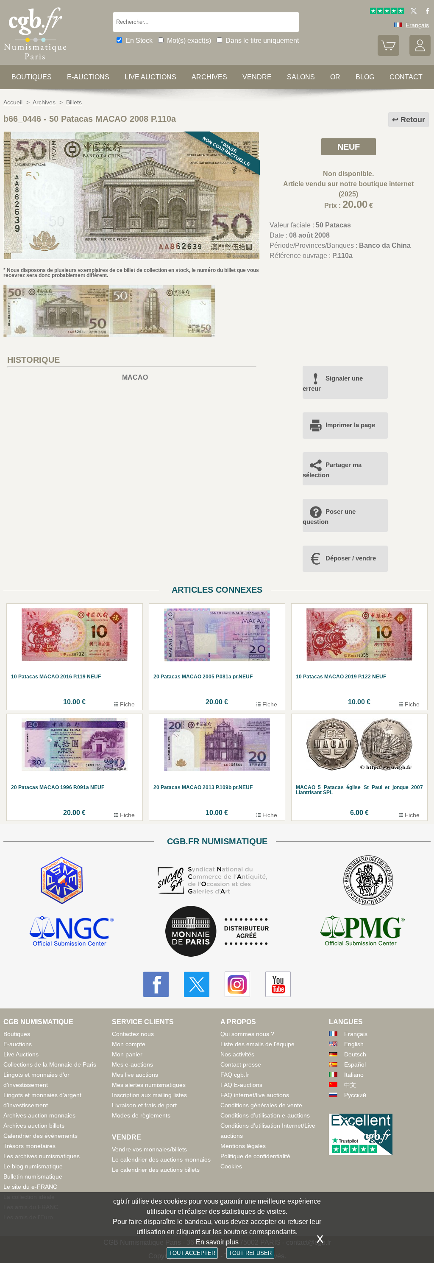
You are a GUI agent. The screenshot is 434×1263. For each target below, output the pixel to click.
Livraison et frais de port (144, 1105)
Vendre (257, 77)
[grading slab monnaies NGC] (71, 932)
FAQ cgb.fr (234, 1074)
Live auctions (150, 77)
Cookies (231, 1166)
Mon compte (128, 1044)
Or (335, 77)
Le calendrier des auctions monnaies (161, 1159)
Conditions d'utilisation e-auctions (265, 1115)
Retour (413, 119)
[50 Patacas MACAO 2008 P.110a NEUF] (131, 257)
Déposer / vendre (351, 558)
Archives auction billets (33, 1125)
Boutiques (31, 77)
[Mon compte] (420, 53)
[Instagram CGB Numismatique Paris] (237, 984)
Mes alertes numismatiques (149, 1084)
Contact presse (240, 1064)
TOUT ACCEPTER (192, 1253)
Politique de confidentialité (255, 1156)
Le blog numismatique (33, 1166)
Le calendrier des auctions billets (156, 1169)
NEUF (348, 147)
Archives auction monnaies (39, 1115)
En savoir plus (217, 1242)
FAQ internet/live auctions (254, 1095)
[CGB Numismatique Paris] (35, 61)
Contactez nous (133, 1034)
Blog (365, 77)
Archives (209, 77)
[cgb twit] (412, 11)
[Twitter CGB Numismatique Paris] (196, 984)
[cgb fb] (425, 11)
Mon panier (127, 1054)
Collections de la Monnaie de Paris (49, 1064)
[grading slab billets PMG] (362, 932)
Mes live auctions (135, 1074)
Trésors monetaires (29, 1146)
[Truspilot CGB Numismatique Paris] (387, 11)
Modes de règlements (141, 1115)
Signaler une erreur (333, 383)
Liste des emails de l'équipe (257, 1044)
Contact (406, 77)
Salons (301, 77)
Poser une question (329, 516)
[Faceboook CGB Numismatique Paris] (156, 984)
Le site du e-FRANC (30, 1186)
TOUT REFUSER (250, 1253)
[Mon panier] (388, 53)
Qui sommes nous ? (247, 1034)
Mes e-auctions (132, 1064)
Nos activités (237, 1054)
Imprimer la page (350, 424)
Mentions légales (243, 1146)
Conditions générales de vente (261, 1105)
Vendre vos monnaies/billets (149, 1149)
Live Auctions (21, 1054)
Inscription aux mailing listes (149, 1095)
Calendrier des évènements (40, 1135)
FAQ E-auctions (241, 1084)
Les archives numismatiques (41, 1156)
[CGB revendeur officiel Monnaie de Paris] (217, 932)
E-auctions (88, 77)
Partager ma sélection (332, 470)
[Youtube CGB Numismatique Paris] (278, 984)
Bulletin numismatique (32, 1176)
